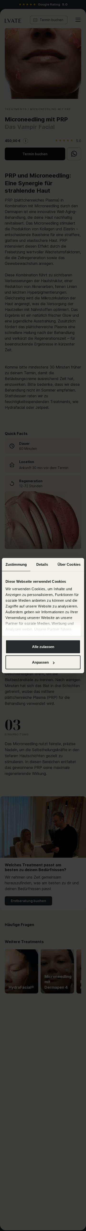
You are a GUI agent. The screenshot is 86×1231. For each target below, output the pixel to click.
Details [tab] (42, 564)
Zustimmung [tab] (16, 564)
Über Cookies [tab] (69, 564)
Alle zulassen (43, 646)
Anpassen (40, 662)
